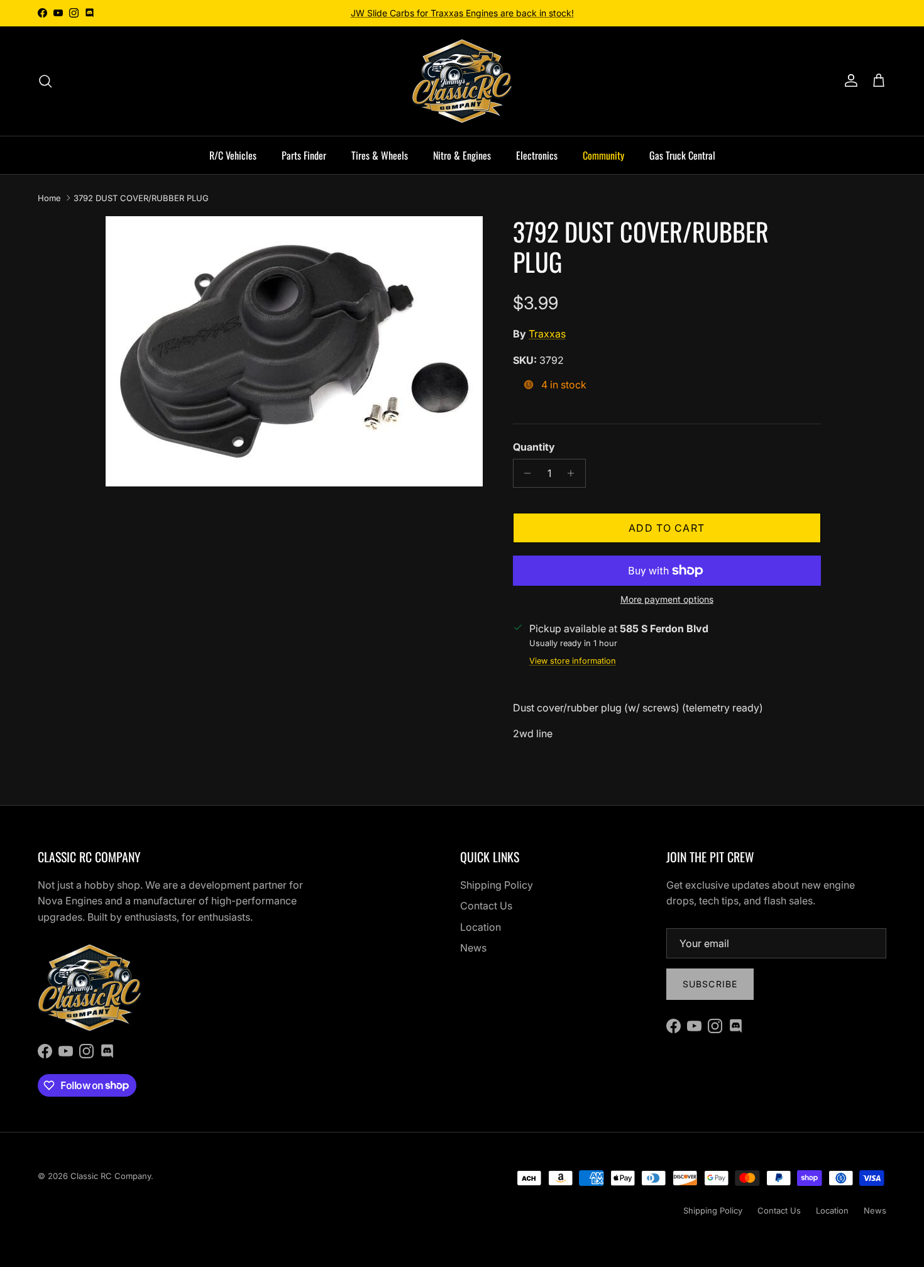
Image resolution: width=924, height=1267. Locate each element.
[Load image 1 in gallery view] (294, 351)
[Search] (45, 81)
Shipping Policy (496, 885)
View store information (572, 661)
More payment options (666, 600)
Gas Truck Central (682, 155)
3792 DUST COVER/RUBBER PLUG (141, 198)
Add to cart (667, 528)
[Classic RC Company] (462, 81)
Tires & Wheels (379, 155)
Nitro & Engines (462, 155)
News (473, 947)
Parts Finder (304, 155)
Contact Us (486, 905)
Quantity (534, 447)
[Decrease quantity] (525, 473)
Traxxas (547, 333)
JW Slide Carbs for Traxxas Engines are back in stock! (462, 13)
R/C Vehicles (232, 155)
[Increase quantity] (574, 473)
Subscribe (710, 984)
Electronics (537, 155)
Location (480, 927)
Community (603, 155)
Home (49, 198)
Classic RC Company (110, 1176)
